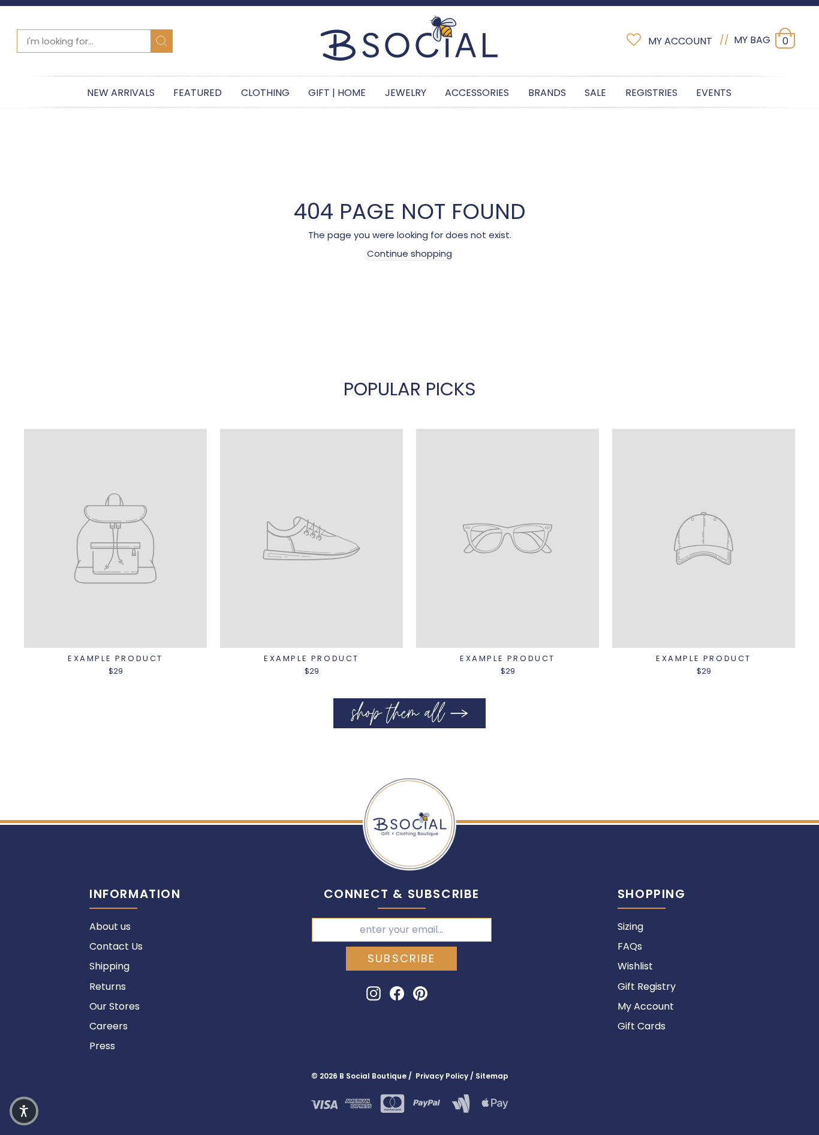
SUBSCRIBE (401, 958)
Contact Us (116, 946)
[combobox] (95, 41)
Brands (547, 93)
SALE (595, 93)
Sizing (630, 926)
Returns (107, 986)
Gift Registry (647, 986)
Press (102, 1046)
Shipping (109, 966)
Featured (197, 93)
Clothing (265, 93)
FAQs (630, 946)
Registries (651, 93)
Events (713, 93)
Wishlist (635, 966)
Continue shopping (409, 253)
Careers (108, 1026)
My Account (646, 1006)
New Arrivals (121, 93)
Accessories (477, 93)
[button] (24, 1111)
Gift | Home (337, 93)
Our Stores (114, 1006)
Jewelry (405, 93)
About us (110, 926)
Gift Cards (642, 1026)
